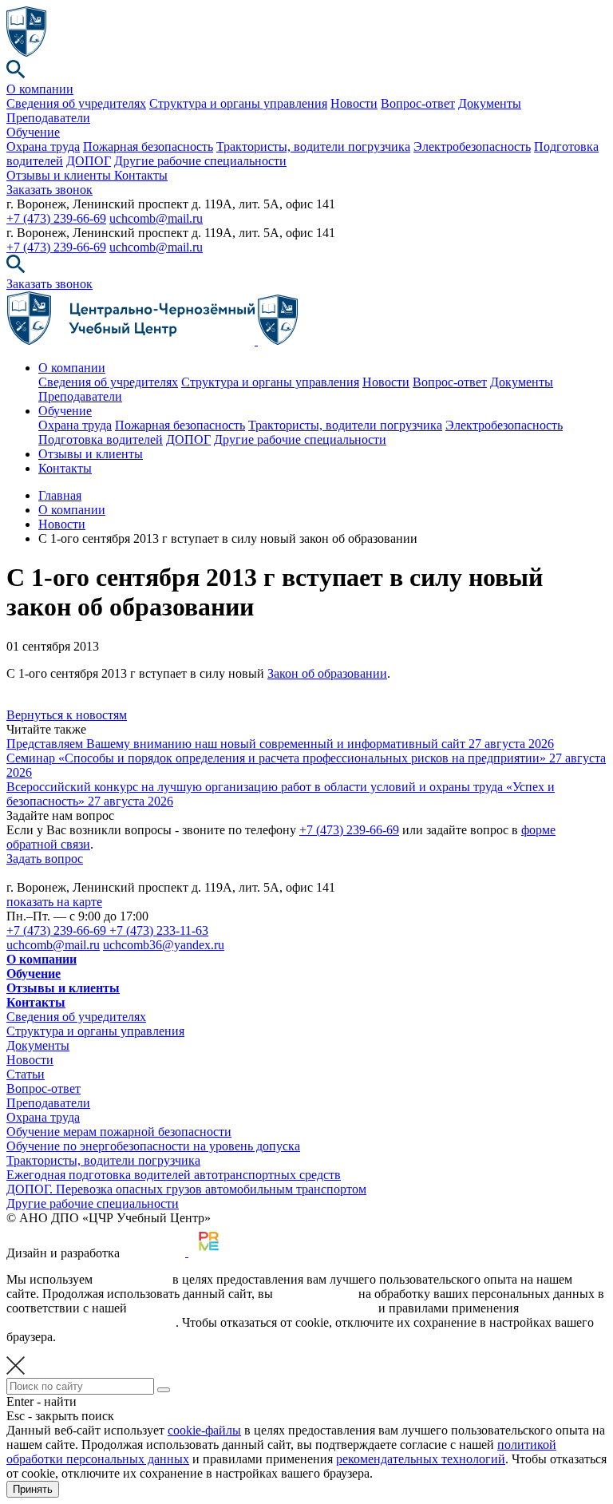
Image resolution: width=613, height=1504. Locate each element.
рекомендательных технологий (91, 1322)
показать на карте (54, 901)
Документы (489, 103)
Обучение (33, 132)
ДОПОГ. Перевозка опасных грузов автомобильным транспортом (186, 1189)
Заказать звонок (49, 189)
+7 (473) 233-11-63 (158, 930)
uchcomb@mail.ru (156, 218)
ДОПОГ (88, 161)
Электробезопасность (472, 146)
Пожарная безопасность (148, 146)
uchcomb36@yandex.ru (163, 945)
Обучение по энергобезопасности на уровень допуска (153, 1146)
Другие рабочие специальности (200, 161)
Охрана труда (43, 146)
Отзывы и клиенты (60, 175)
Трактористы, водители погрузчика (313, 146)
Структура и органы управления (238, 103)
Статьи (25, 1074)
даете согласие (315, 1293)
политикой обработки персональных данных (252, 1308)
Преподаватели (48, 118)
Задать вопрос (44, 858)
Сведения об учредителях (76, 103)
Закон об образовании (327, 673)
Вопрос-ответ (418, 103)
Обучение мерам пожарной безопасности (118, 1131)
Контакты (141, 175)
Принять (33, 1489)
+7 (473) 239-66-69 (56, 218)
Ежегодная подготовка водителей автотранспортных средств (173, 1174)
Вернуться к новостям (66, 715)
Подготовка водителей (100, 439)
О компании (39, 89)
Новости (354, 103)
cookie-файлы (132, 1279)
